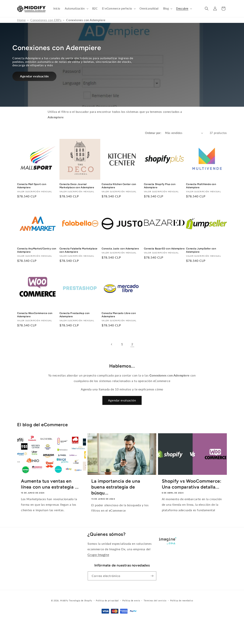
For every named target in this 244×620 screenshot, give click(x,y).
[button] (76, 9)
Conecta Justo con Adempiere (120, 248)
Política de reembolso (181, 600)
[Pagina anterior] (112, 344)
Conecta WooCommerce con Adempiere (34, 315)
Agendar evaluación (34, 76)
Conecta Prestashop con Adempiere (74, 315)
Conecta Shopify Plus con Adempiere (159, 186)
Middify (64, 600)
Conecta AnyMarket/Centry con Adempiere (36, 250)
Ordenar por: (153, 133)
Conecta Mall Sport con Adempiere (31, 186)
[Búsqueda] (206, 8)
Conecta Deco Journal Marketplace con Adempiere (76, 186)
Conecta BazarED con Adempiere (164, 248)
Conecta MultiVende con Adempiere (201, 186)
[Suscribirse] (152, 575)
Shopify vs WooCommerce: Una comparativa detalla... (192, 484)
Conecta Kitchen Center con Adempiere (119, 186)
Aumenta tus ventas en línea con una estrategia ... (50, 484)
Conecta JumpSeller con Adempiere (201, 250)
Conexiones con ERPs (45, 20)
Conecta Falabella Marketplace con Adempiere (78, 250)
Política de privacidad (107, 600)
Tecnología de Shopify (80, 600)
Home (21, 20)
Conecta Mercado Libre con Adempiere (119, 315)
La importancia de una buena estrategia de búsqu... (115, 487)
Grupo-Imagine (98, 554)
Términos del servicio (155, 600)
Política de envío (131, 600)
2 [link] (132, 344)
